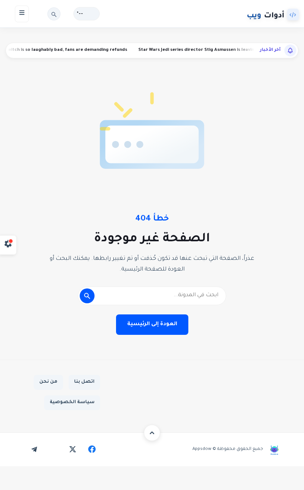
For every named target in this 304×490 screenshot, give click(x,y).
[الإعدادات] (8, 245)
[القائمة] (22, 14)
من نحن (48, 382)
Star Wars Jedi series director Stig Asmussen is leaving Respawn (215, 50)
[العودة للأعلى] (152, 433)
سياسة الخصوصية (72, 402)
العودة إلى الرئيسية (152, 324)
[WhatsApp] (14, 449)
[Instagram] (53, 449)
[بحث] (53, 13)
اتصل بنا (84, 382)
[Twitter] (72, 449)
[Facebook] (92, 449)
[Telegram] (34, 449)
